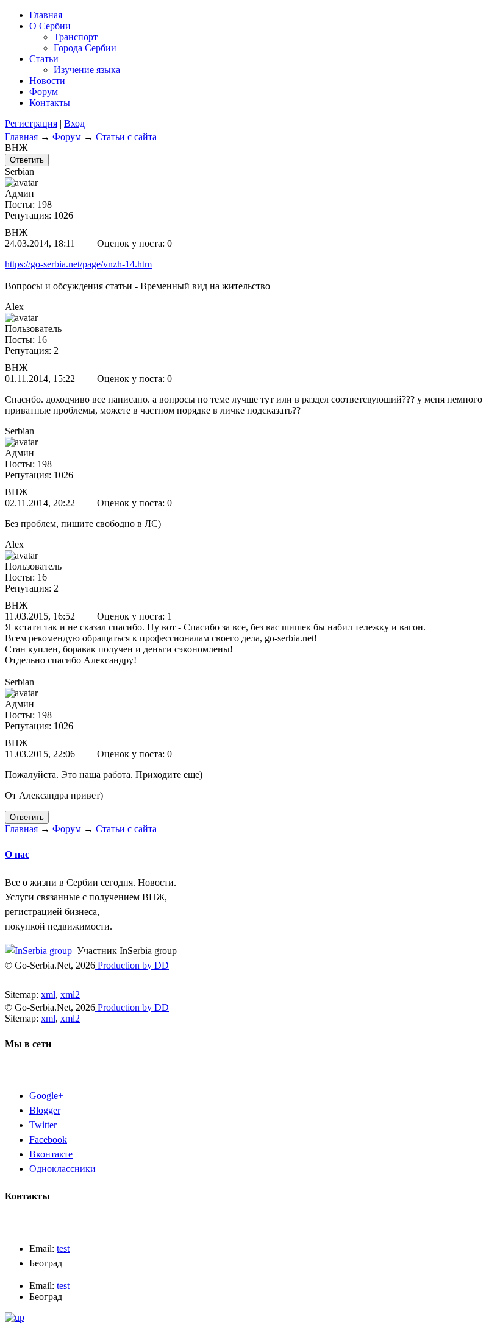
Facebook (48, 1139)
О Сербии (50, 26)
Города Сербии (85, 48)
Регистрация (31, 123)
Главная (45, 15)
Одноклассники (62, 1169)
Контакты (49, 102)
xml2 (70, 994)
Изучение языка (87, 70)
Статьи (44, 59)
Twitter (43, 1125)
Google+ (46, 1095)
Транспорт (76, 37)
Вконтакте (51, 1154)
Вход (74, 123)
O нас (17, 854)
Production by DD (132, 965)
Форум (43, 92)
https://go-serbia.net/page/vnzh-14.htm (78, 264)
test (63, 1248)
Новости (47, 81)
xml (48, 994)
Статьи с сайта (126, 137)
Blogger (44, 1110)
